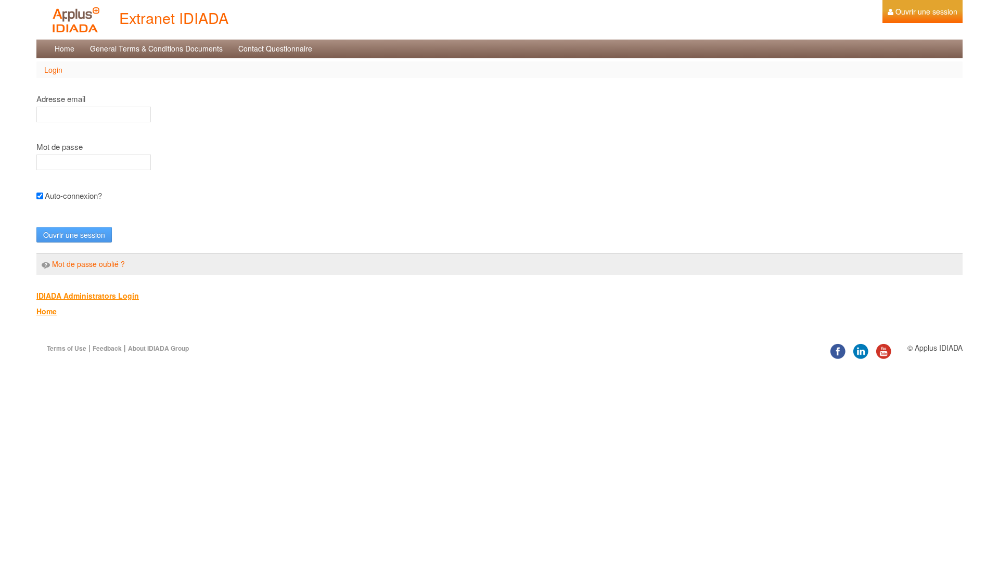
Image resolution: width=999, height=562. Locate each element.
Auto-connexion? (73, 195)
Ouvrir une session (74, 234)
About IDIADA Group (158, 348)
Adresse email (60, 99)
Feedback (107, 348)
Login (53, 70)
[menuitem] (922, 11)
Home (46, 311)
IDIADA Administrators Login (87, 295)
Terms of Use (66, 348)
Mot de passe (59, 147)
